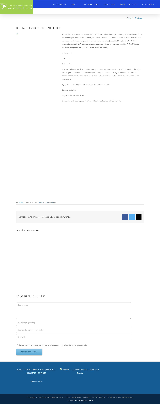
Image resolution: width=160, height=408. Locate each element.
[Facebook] (38, 387)
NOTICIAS (27, 370)
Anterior (130, 18)
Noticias (41, 203)
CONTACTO (42, 373)
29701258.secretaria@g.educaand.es (80, 400)
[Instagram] (35, 387)
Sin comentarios (51, 203)
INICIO (19, 370)
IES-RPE (21, 203)
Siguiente (138, 18)
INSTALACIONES (39, 370)
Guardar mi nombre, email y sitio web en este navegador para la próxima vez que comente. (53, 345)
